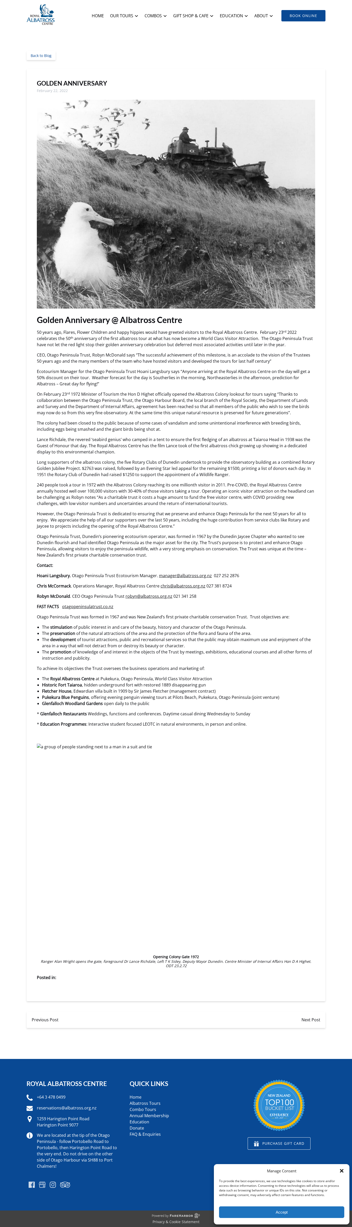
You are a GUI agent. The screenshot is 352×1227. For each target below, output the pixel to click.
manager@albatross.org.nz (185, 575)
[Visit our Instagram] (53, 1185)
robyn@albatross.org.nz (148, 596)
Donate (137, 1128)
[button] (341, 1170)
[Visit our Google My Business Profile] (42, 1185)
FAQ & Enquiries (145, 1134)
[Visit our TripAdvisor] (65, 1185)
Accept (282, 1212)
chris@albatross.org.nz (183, 586)
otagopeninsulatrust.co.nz (87, 606)
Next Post (310, 1020)
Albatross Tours (145, 1103)
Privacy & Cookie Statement (176, 1221)
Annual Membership (149, 1115)
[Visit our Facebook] (32, 1185)
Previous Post (45, 1020)
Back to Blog (41, 55)
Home (98, 16)
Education (139, 1122)
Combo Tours (143, 1109)
